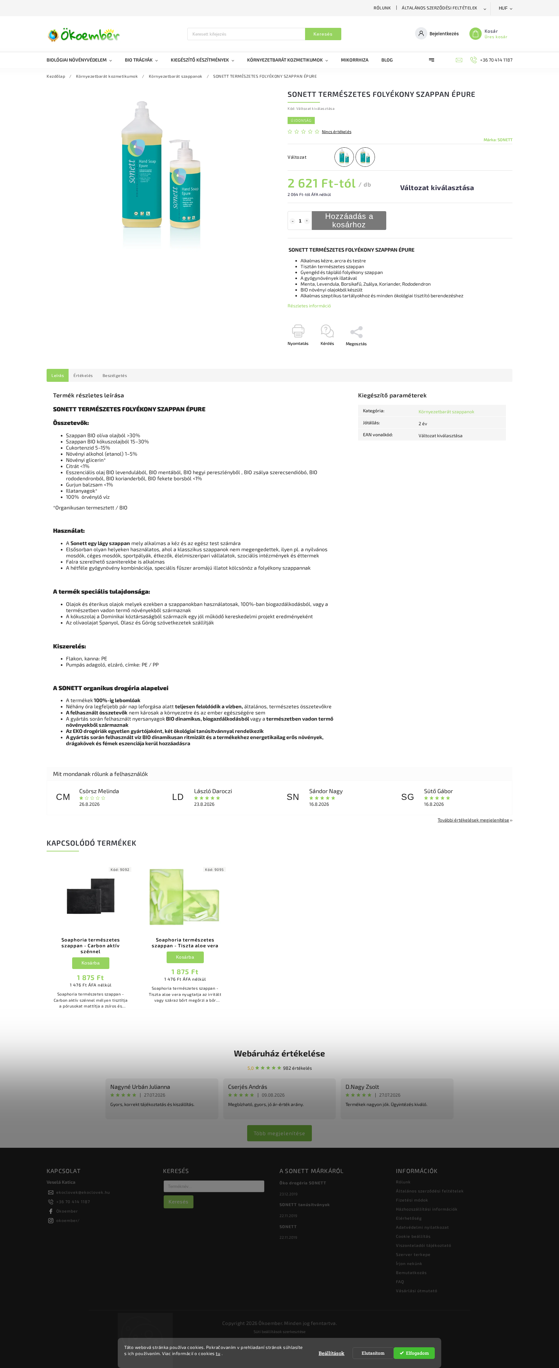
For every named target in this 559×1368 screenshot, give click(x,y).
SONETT (288, 1226)
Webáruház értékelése (279, 1053)
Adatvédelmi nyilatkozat (422, 1227)
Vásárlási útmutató (416, 1290)
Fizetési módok (412, 1200)
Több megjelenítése (279, 1133)
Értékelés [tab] (83, 375)
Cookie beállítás (413, 1236)
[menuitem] (82, 60)
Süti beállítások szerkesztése (279, 1331)
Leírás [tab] (57, 375)
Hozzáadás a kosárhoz (349, 220)
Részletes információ (309, 305)
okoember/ (68, 1220)
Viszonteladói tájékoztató (423, 1245)
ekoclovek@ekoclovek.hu (83, 1192)
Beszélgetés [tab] (115, 375)
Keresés (323, 34)
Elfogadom (417, 1353)
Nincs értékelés (336, 132)
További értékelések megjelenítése (473, 820)
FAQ (400, 1281)
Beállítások (332, 1353)
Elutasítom (373, 1353)
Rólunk (382, 7)
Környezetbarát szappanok (446, 411)
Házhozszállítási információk (427, 1209)
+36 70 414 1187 (73, 1201)
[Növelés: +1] (307, 221)
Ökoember (67, 1211)
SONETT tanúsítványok (305, 1204)
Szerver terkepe (413, 1254)
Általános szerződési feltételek (439, 7)
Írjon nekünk (409, 1263)
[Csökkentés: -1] (292, 221)
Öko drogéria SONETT (303, 1182)
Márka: (498, 139)
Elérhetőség (409, 1218)
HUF (503, 8)
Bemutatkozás (411, 1272)
